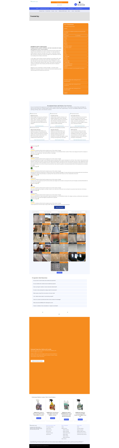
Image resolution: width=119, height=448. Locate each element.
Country (65, 54)
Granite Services (70, 8)
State (65, 52)
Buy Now (38, 418)
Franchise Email (67, 81)
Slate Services (48, 431)
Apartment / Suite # (68, 46)
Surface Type (66, 60)
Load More (59, 272)
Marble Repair (65, 434)
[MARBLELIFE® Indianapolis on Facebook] (79, 2)
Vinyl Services (48, 434)
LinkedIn (65, 28)
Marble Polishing (66, 431)
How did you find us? (68, 63)
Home (37, 8)
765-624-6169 (81, 5)
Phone (65, 37)
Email (65, 40)
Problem (66, 66)
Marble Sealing (65, 435)
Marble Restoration (66, 437)
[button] (59, 280)
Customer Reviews (80, 428)
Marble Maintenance (66, 432)
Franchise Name (67, 89)
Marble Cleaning (66, 429)
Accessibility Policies (45, 445)
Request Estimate (80, 429)
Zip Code (66, 57)
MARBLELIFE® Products (81, 431)
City (65, 49)
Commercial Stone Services (45, 8)
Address (65, 43)
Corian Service (48, 428)
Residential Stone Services (55, 8)
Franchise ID (66, 85)
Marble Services (63, 8)
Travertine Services (78, 8)
